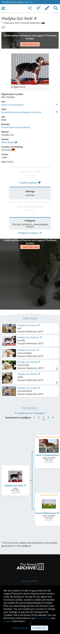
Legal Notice (30, 581)
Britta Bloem (8, 142)
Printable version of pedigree (30, 413)
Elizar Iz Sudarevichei (12, 104)
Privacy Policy (43, 618)
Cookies (7, 621)
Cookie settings (20, 628)
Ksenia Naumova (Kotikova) (15, 127)
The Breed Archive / (13, 2)
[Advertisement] (30, 279)
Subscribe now (30, 44)
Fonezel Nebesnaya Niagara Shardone (21, 112)
